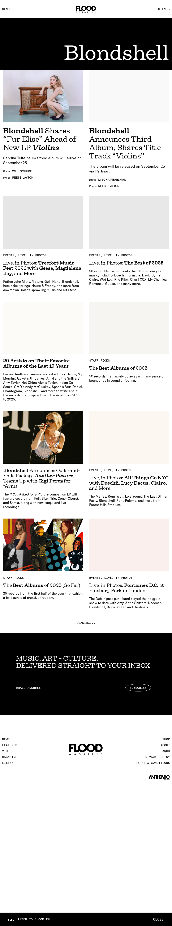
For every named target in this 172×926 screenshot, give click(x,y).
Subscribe (138, 688)
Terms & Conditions (153, 763)
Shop (166, 739)
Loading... (86, 623)
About (165, 745)
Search (164, 751)
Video (7, 751)
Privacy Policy (156, 757)
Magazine (9, 757)
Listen (7, 763)
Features (9, 745)
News (6, 739)
